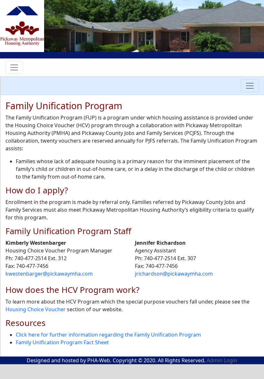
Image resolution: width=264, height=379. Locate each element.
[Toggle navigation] (14, 67)
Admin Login (222, 360)
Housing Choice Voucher (35, 309)
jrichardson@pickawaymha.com (174, 273)
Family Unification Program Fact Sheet (62, 342)
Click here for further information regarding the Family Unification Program (108, 334)
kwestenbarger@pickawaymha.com (49, 273)
